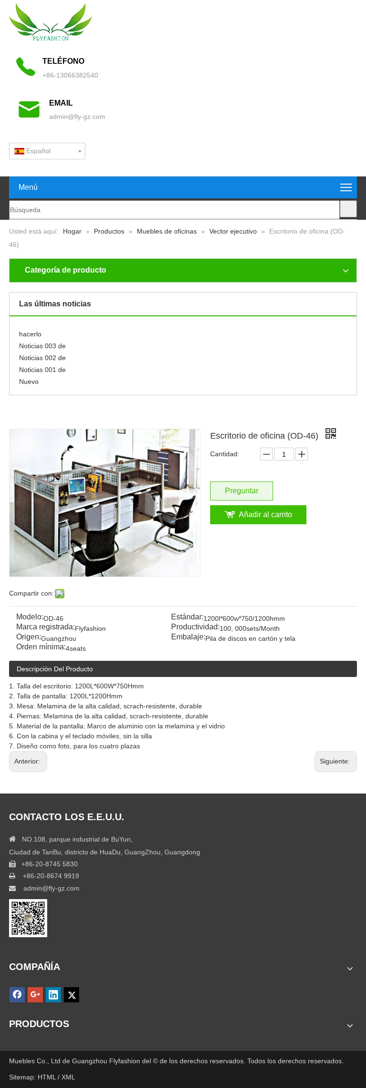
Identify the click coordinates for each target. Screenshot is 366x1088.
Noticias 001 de (42, 367)
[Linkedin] (53, 994)
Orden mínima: (41, 647)
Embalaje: (188, 637)
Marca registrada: (45, 627)
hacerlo (30, 331)
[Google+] (35, 994)
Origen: (28, 637)
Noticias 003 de (42, 343)
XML (68, 1077)
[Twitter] (71, 994)
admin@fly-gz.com (77, 116)
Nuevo (29, 378)
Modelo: (29, 617)
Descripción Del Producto (55, 669)
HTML (48, 1077)
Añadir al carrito (265, 514)
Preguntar (241, 491)
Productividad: (195, 627)
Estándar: (187, 617)
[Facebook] (17, 994)
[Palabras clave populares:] (348, 208)
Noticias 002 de (42, 355)
